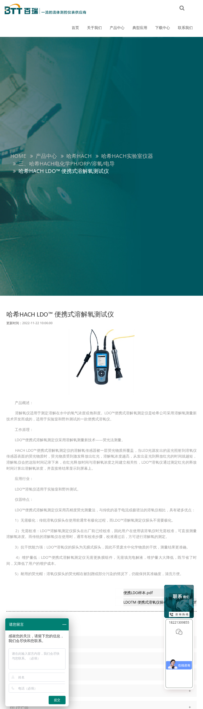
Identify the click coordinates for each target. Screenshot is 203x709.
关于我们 (94, 27)
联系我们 (185, 27)
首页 (75, 27)
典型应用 (139, 27)
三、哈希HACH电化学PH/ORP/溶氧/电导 (67, 163)
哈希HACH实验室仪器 (127, 155)
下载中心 (162, 27)
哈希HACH (79, 155)
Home (18, 155)
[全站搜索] (181, 8)
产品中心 (117, 27)
